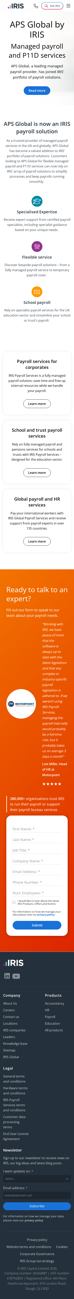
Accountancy (54, 1003)
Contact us (11, 1017)
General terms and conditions (14, 1079)
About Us (10, 1003)
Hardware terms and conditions (15, 1090)
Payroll (50, 1017)
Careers (9, 1010)
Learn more (37, 404)
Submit (37, 925)
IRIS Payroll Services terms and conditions (14, 1105)
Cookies (62, 1247)
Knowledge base (15, 1043)
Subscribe (37, 1206)
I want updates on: (18, 1171)
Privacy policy (37, 1240)
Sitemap (9, 1050)
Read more (37, 90)
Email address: (15, 1188)
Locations (10, 1023)
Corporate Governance (37, 1254)
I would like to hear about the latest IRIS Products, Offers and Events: (38, 902)
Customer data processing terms (14, 1122)
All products (54, 1030)
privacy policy (46, 914)
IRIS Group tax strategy (37, 1261)
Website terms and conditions (29, 1247)
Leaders (9, 1037)
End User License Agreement (16, 1136)
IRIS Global (11, 1057)
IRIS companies (14, 1030)
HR (47, 1010)
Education (52, 1023)
